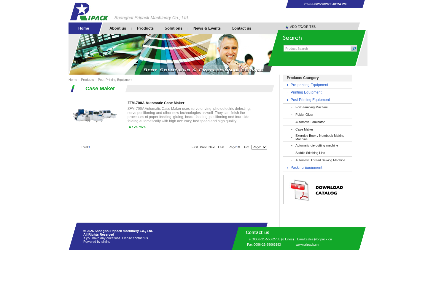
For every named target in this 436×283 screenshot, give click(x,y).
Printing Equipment (306, 92)
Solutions (173, 28)
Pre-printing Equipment (309, 85)
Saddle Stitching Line (310, 153)
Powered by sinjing (96, 241)
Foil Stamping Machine (311, 107)
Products (145, 28)
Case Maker (304, 129)
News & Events (207, 28)
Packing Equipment (306, 167)
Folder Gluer (304, 114)
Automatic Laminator (310, 122)
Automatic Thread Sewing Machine (320, 160)
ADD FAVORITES (303, 26)
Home (73, 79)
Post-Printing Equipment (115, 79)
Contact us (241, 28)
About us (117, 28)
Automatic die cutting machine (316, 145)
